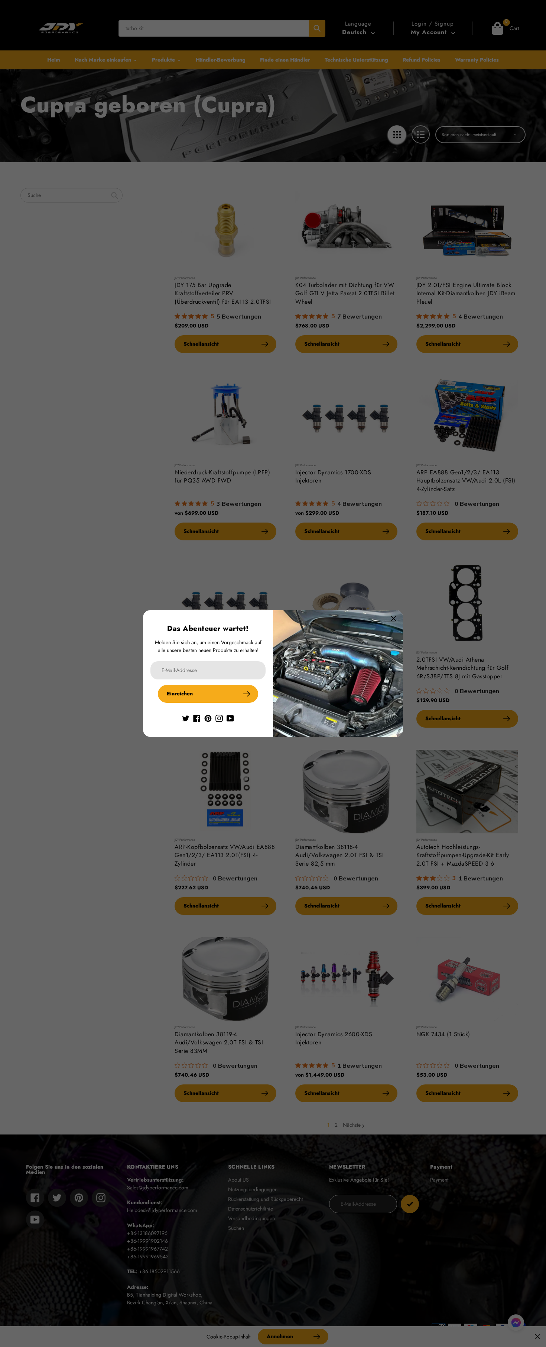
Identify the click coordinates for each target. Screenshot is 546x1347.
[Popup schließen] (393, 618)
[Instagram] (219, 717)
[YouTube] (230, 717)
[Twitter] (185, 717)
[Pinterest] (208, 717)
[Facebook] (197, 717)
